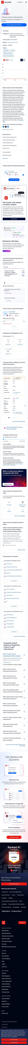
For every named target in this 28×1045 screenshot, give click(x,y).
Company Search (16, 911)
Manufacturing (20, 895)
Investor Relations (6, 958)
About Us (4, 953)
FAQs (3, 961)
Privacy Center (5, 1006)
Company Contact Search (8, 936)
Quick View (8, 344)
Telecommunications (6, 907)
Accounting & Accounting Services (10, 901)
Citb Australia (9, 595)
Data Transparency (6, 976)
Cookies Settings (14, 1042)
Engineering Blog (5, 1004)
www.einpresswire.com (10, 545)
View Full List (14, 580)
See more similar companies (18, 421)
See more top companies (19, 636)
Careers (3, 964)
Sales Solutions (5, 930)
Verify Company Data (6, 981)
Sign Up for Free (14, 837)
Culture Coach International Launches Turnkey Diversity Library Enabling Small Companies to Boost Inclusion (13, 529)
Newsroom (4, 1001)
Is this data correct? (8, 129)
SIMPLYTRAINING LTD (11, 617)
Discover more (8, 484)
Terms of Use (4, 1027)
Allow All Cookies (14, 1039)
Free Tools (4, 944)
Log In (3, 1011)
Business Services (8, 53)
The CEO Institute (10, 589)
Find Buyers (8, 300)
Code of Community (6, 978)
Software (11, 898)
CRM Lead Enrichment (7, 941)
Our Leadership (5, 956)
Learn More (14, 219)
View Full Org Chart (14, 179)
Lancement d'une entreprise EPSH (14, 570)
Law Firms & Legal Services (15, 892)
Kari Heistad (11, 171)
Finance (13, 895)
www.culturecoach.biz (12, 42)
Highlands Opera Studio (11, 567)
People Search (6, 911)
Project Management (8, 56)
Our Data (4, 973)
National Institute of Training (12, 598)
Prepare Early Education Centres (13, 592)
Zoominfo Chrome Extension (9, 946)
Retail (20, 901)
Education (6, 50)
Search (20, 2)
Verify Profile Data (6, 984)
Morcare (8, 573)
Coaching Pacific (10, 626)
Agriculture (4, 898)
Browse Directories (14, 884)
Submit (14, 326)
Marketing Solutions (6, 933)
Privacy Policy (5, 1024)
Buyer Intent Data (6, 938)
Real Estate (23, 907)
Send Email (9, 293)
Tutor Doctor (9, 563)
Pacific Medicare (10, 620)
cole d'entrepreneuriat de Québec (14, 576)
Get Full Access (7, 251)
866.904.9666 (5, 1013)
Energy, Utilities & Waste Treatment (16, 904)
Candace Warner (18, 412)
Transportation (16, 907)
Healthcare (4, 904)
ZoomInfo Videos (6, 998)
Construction (5, 892)
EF (7, 601)
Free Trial (22, 922)
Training (12, 50)
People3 (17, 398)
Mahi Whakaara (9, 614)
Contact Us (4, 966)
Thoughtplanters (10, 623)
